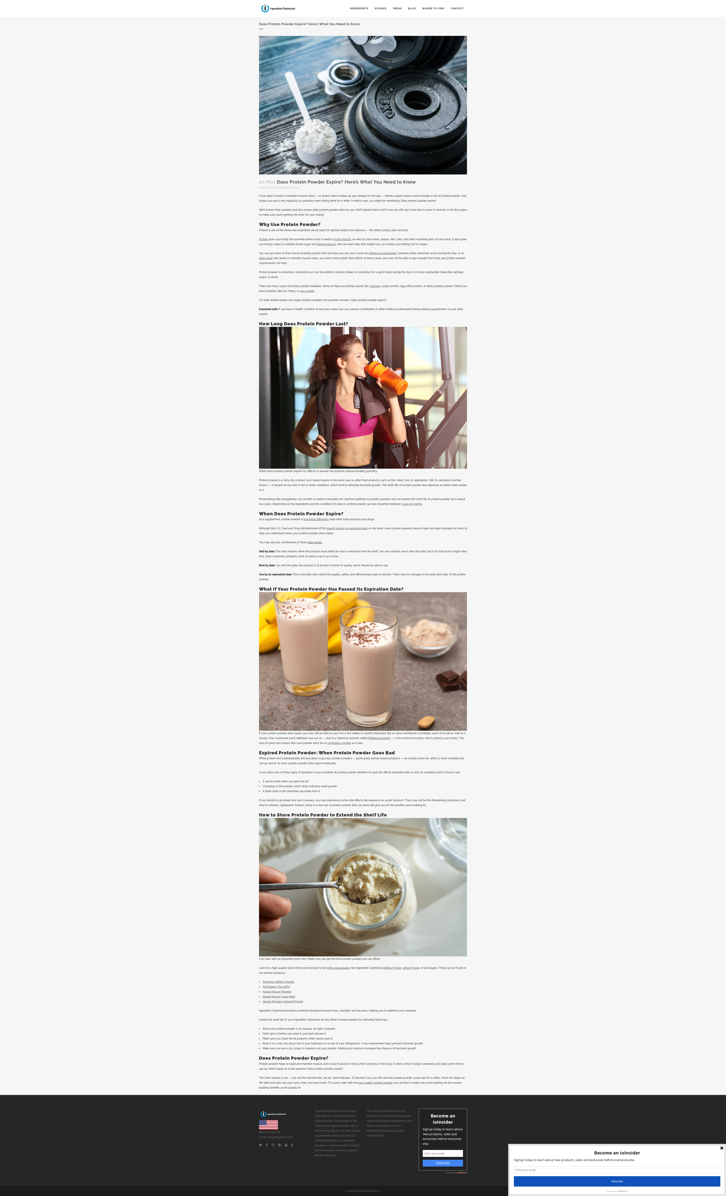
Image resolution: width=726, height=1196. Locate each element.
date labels (315, 542)
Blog (286, 187)
